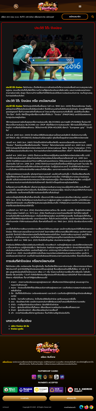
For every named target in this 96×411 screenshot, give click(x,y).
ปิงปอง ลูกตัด (17, 328)
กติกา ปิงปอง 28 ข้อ (20, 326)
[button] (16, 6)
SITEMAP (6, 407)
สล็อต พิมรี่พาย (48, 357)
